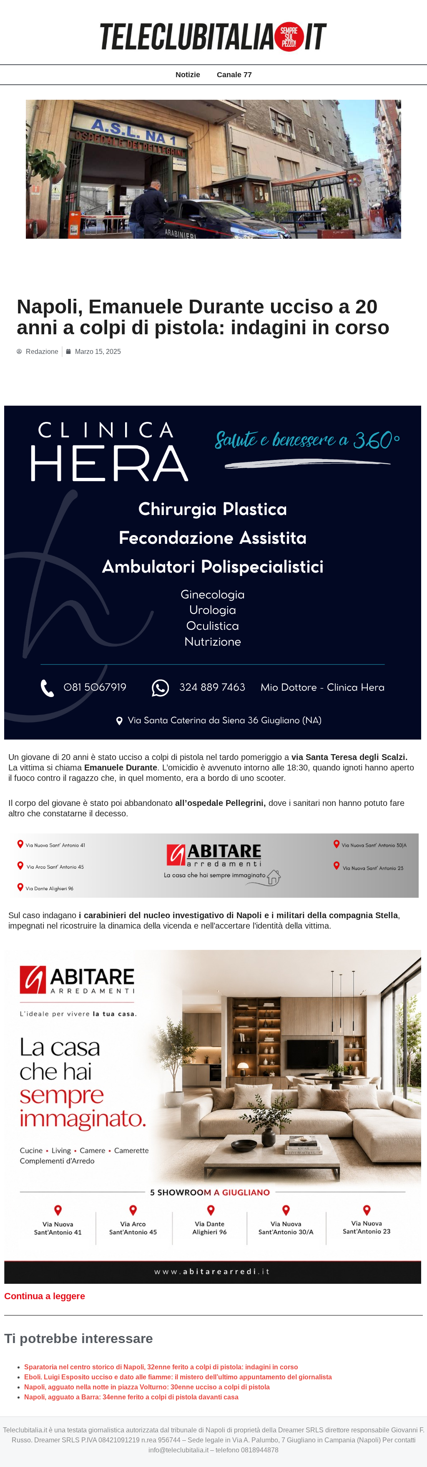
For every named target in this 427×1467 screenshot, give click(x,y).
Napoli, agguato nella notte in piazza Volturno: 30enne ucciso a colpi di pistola (147, 1387)
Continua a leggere (44, 1296)
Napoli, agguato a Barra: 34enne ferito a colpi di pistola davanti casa (131, 1397)
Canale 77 (234, 75)
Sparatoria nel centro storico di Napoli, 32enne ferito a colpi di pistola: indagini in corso (161, 1367)
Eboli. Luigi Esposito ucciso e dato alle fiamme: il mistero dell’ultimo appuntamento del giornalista (178, 1377)
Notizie (188, 75)
